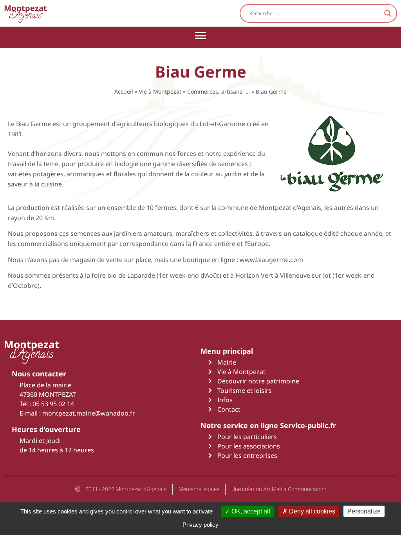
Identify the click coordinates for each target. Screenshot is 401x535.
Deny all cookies (311, 511)
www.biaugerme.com (271, 259)
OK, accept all (250, 511)
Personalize (364, 511)
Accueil (123, 91)
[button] (201, 35)
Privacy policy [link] (200, 524)
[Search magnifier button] (387, 13)
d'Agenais (25, 13)
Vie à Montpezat (160, 91)
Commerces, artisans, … (218, 91)
